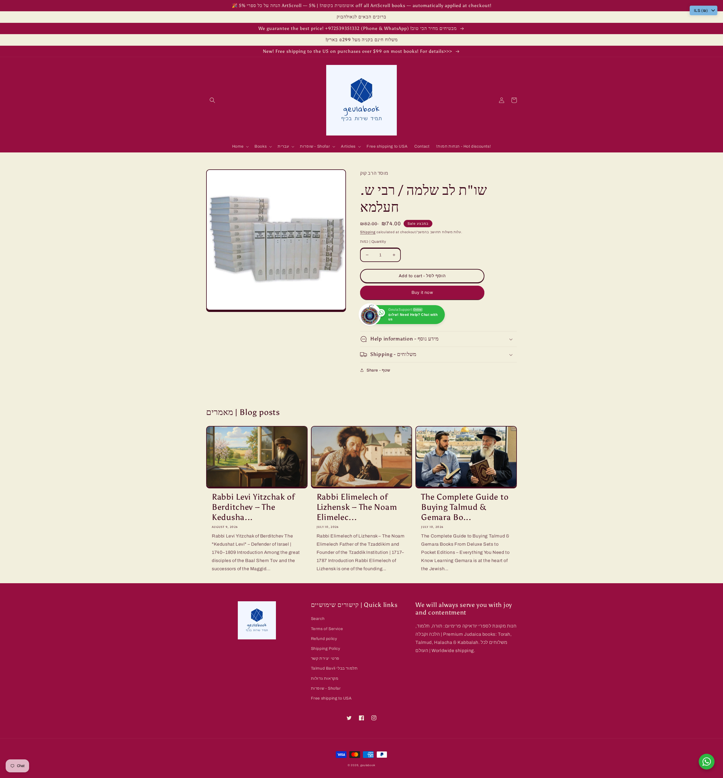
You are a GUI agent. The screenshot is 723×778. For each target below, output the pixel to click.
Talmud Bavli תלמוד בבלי (334, 668)
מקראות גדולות (325, 678)
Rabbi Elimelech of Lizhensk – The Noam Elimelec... (357, 507)
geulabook (367, 765)
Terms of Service (327, 629)
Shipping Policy (325, 648)
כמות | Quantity (373, 242)
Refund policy (324, 639)
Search (318, 619)
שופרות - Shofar (326, 688)
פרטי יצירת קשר (325, 658)
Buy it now (422, 292)
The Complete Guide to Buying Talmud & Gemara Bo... (464, 507)
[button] (212, 100)
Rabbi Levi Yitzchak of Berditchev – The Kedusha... (253, 507)
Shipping (368, 232)
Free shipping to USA (331, 698)
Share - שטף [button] (378, 370)
